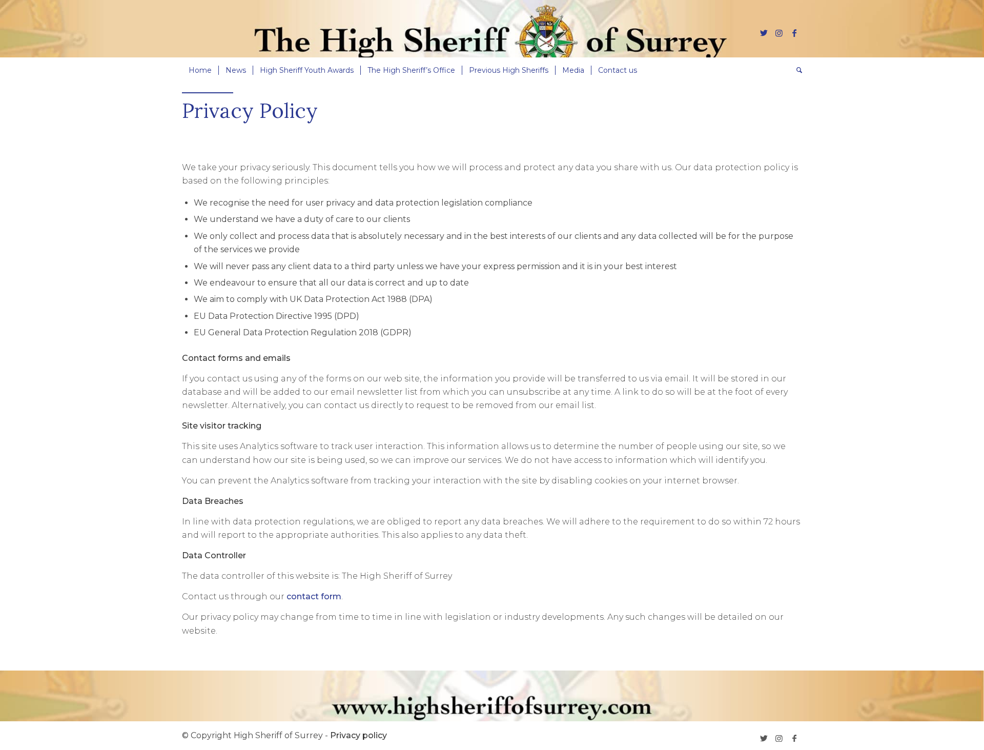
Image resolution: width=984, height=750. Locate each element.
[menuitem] (200, 70)
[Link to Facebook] (794, 32)
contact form (313, 596)
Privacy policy (358, 735)
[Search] (796, 70)
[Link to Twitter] (763, 32)
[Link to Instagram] (779, 32)
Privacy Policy (250, 110)
